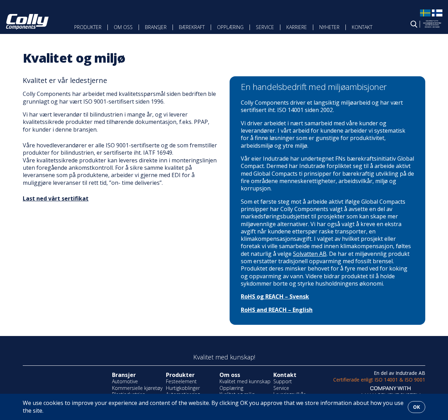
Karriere (296, 27)
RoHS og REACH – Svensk (275, 296)
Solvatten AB (310, 254)
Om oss (123, 27)
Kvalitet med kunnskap (245, 381)
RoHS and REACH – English (277, 310)
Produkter (88, 27)
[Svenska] (425, 16)
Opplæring (230, 27)
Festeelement (181, 381)
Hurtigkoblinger (183, 388)
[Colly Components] (27, 22)
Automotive (125, 381)
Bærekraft (192, 27)
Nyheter (329, 27)
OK (416, 407)
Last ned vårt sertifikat (56, 198)
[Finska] (437, 16)
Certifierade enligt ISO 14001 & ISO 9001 (379, 379)
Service (265, 27)
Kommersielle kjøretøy (137, 388)
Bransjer (156, 27)
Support (282, 381)
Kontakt (362, 27)
